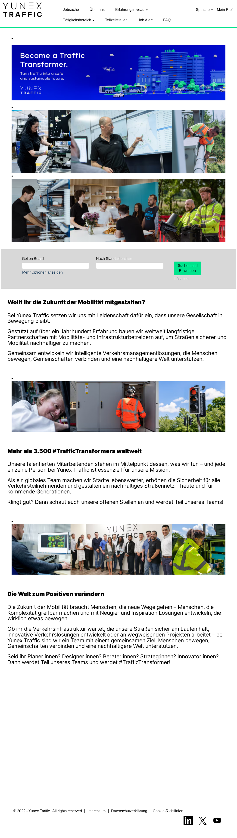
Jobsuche (71, 10)
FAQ (167, 20)
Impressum (96, 811)
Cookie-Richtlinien (168, 811)
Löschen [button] (182, 279)
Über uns (97, 10)
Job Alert (145, 20)
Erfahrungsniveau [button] (130, 10)
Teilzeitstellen (116, 20)
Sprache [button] (203, 10)
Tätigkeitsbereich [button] (77, 20)
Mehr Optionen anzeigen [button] (42, 272)
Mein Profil (225, 10)
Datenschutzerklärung (129, 811)
